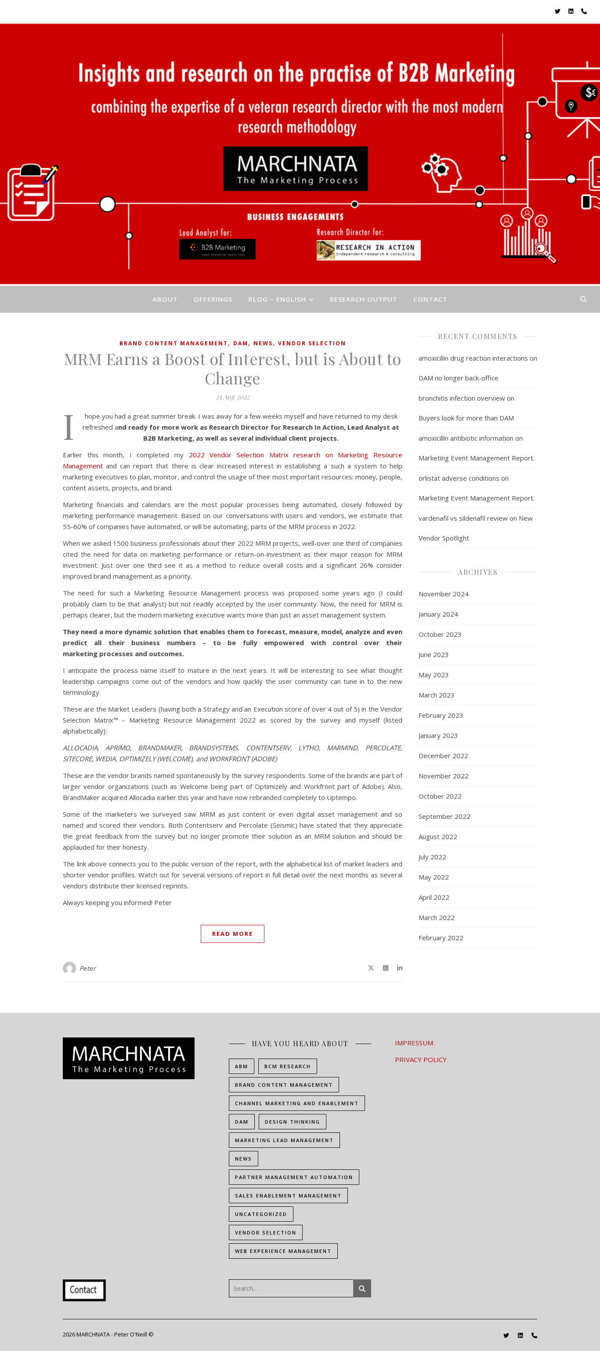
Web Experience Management (283, 1251)
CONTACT (430, 299)
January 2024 (438, 614)
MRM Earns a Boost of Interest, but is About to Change (232, 368)
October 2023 (440, 634)
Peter (88, 968)
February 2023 (441, 715)
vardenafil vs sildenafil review (463, 518)
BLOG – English (277, 299)
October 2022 (440, 796)
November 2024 (444, 593)
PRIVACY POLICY (421, 1059)
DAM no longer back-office (459, 377)
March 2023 (437, 694)
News (263, 343)
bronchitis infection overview (462, 398)
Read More (232, 934)
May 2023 (434, 674)
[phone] (584, 11)
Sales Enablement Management (288, 1195)
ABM (241, 1066)
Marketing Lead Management (284, 1140)
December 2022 (443, 755)
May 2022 (434, 877)
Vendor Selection (312, 343)
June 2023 (434, 654)
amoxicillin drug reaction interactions (473, 358)
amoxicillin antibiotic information (466, 438)
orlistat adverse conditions (459, 478)
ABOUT (165, 299)
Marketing (353, 454)
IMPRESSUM (414, 1042)
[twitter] (558, 11)
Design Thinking (292, 1121)
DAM (240, 343)
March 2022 (437, 917)
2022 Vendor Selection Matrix (241, 454)
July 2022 (432, 856)
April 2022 (434, 897)
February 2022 (441, 937)
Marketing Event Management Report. (477, 457)
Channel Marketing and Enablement (297, 1103)
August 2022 (438, 836)
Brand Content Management (173, 343)
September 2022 (444, 816)
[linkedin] (571, 11)
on (329, 454)
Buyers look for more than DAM (466, 417)
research (306, 454)
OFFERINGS (213, 299)
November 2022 (444, 775)
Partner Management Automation (294, 1177)
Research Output (364, 299)
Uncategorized (261, 1214)
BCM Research (287, 1066)
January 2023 (438, 735)
